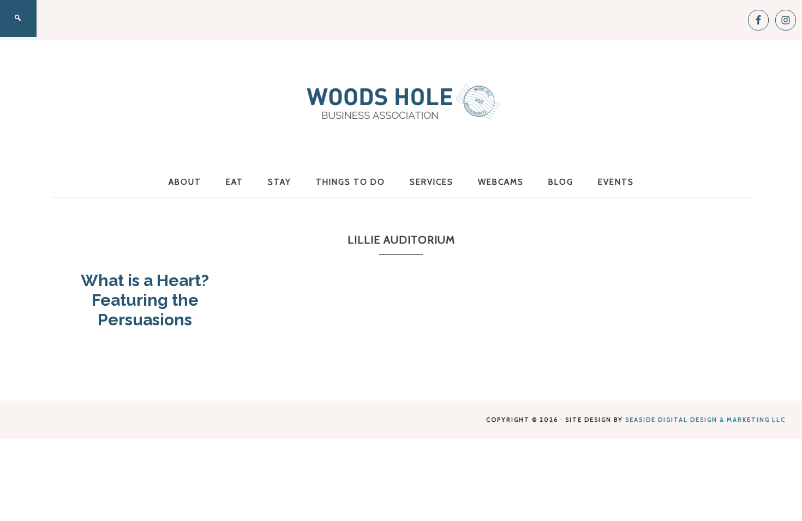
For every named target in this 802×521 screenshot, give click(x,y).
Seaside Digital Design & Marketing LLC (705, 419)
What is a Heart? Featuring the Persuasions (145, 300)
